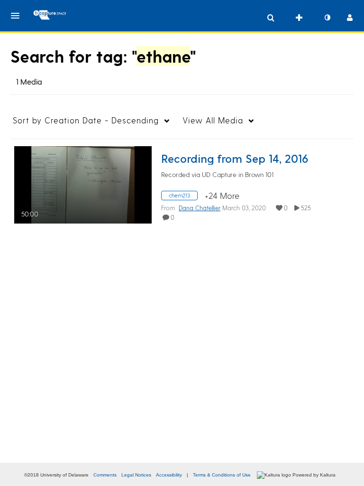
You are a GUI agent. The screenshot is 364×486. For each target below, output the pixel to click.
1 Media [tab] (29, 81)
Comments (105, 474)
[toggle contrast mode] (327, 17)
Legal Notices (136, 474)
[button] (18, 15)
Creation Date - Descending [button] (86, 120)
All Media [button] (212, 120)
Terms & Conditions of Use (222, 474)
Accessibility (169, 474)
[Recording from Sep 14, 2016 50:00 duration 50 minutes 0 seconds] (83, 183)
